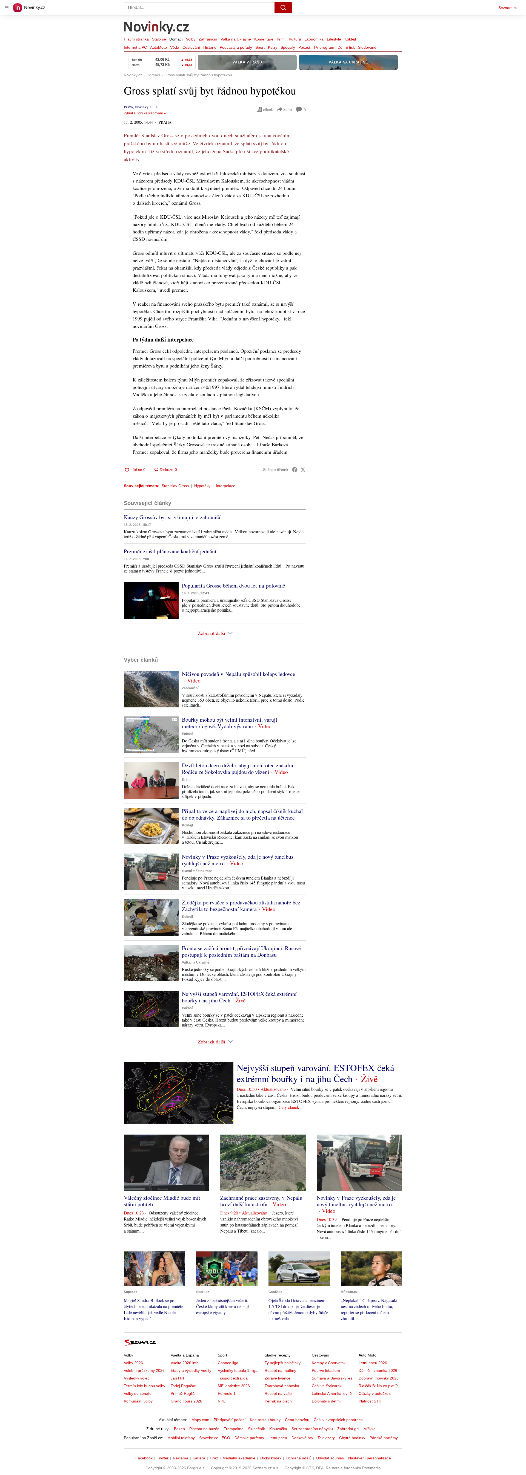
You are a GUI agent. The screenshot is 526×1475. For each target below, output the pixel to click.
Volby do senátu (137, 1393)
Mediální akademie (238, 1458)
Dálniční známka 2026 (378, 1370)
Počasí (304, 47)
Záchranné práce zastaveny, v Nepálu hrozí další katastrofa (261, 1201)
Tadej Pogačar (183, 1386)
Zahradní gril (348, 1429)
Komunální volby (138, 1401)
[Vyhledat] (283, 7)
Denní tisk (346, 47)
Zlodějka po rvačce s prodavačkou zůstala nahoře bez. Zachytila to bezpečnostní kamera (242, 906)
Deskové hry (302, 1438)
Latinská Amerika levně (332, 1393)
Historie (209, 47)
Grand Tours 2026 (186, 1401)
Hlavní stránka (136, 39)
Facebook (144, 1458)
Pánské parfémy (384, 1438)
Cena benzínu (297, 1420)
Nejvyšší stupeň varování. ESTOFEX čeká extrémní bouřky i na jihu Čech (239, 997)
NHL (221, 1401)
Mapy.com (200, 1420)
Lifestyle (334, 39)
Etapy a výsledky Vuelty (191, 1370)
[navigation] (6, 7)
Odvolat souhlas (330, 1458)
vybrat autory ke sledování (143, 113)
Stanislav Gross (175, 486)
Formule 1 (227, 1393)
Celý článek (289, 1107)
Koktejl (350, 39)
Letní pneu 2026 (373, 1363)
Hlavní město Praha (197, 871)
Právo (128, 106)
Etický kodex (270, 1458)
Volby (190, 39)
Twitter (162, 1458)
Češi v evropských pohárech (338, 1420)
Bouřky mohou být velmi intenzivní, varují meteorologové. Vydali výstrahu (229, 723)
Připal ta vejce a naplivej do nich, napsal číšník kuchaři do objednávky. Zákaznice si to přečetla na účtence (243, 814)
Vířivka (370, 1429)
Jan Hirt (177, 1378)
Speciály (288, 47)
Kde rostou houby (265, 1420)
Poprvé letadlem (326, 1370)
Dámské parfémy (249, 1438)
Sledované (367, 47)
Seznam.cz (508, 7)
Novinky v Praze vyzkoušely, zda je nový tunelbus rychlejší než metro (237, 860)
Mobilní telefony (181, 1438)
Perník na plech (278, 1401)
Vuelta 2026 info (185, 1363)
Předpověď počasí (229, 1420)
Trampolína (234, 1429)
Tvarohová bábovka (282, 1386)
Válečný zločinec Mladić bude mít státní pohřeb (162, 1201)
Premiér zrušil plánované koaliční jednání (170, 551)
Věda (174, 47)
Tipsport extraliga (233, 1378)
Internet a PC (135, 47)
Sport (260, 47)
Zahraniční (208, 39)
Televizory (326, 1438)
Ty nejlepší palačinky (283, 1363)
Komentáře (263, 39)
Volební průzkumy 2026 (144, 1370)
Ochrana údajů (298, 1458)
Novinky (141, 106)
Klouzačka (278, 1429)
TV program (323, 47)
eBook (268, 109)
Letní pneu (277, 1438)
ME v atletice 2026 (234, 1386)
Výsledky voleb (137, 1378)
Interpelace (225, 486)
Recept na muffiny (280, 1370)
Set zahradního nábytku (312, 1429)
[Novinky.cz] (157, 28)
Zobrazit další (211, 633)
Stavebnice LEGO (214, 1438)
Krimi (281, 39)
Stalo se (159, 39)
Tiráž (214, 1458)
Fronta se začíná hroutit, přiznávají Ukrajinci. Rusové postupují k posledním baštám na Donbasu (241, 951)
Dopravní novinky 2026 (379, 1378)
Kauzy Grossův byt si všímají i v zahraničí (172, 517)
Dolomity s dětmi (326, 1401)
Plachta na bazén (204, 1429)
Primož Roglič (183, 1393)
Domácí (176, 39)
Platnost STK (370, 1401)
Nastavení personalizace (369, 1458)
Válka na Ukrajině (236, 39)
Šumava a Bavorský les (332, 1378)
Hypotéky (202, 486)
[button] (151, 600)
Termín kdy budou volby (144, 1386)
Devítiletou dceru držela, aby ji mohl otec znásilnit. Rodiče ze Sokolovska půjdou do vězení (239, 769)
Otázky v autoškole (375, 1393)
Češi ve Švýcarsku (328, 1386)
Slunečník (256, 1429)
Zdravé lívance (277, 1378)
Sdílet (287, 109)
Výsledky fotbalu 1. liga (238, 1370)
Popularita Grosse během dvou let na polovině (233, 585)
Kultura (295, 39)
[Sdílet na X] (303, 469)
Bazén (179, 1429)
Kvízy (272, 47)
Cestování (191, 47)
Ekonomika (314, 39)
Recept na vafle (278, 1393)
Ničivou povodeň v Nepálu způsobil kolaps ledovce (238, 674)
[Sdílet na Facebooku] (295, 469)
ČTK (154, 106)
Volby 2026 (133, 1363)
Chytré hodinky (352, 1438)
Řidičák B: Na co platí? (378, 1386)
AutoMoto (158, 47)
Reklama (180, 1458)
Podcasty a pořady (236, 47)
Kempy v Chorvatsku (330, 1363)
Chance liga (228, 1363)
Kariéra (199, 1458)
